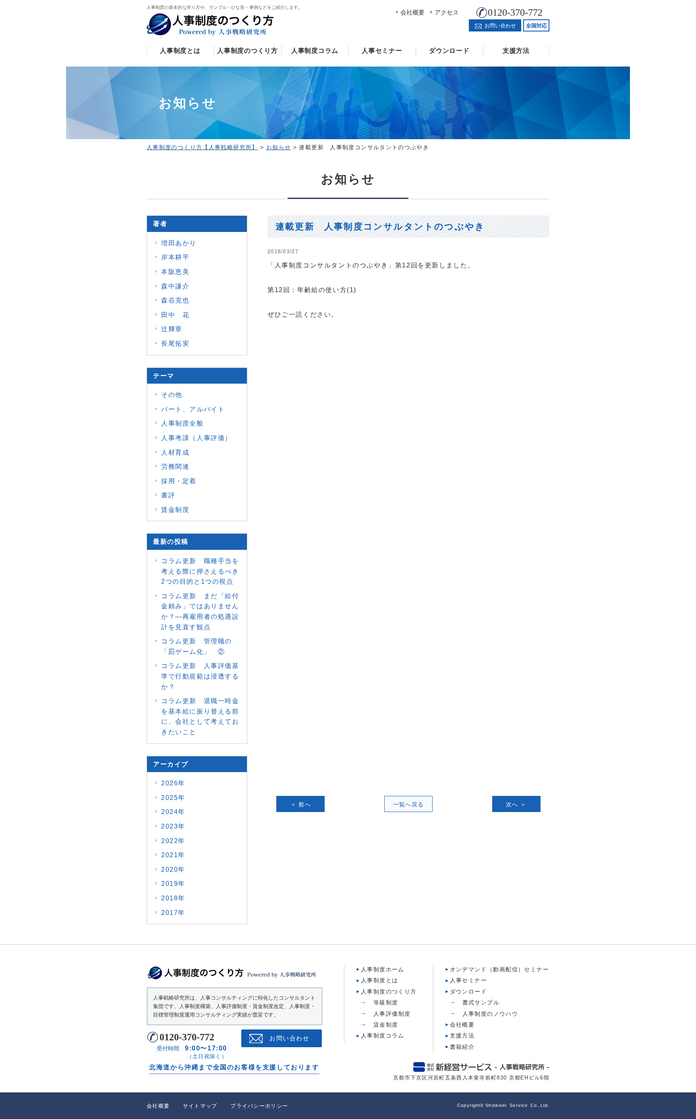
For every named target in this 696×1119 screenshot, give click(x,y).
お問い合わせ (289, 1038)
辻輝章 (171, 329)
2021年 (173, 855)
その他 (171, 394)
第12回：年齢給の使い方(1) (311, 289)
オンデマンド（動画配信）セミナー (499, 969)
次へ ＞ (516, 804)
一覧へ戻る (408, 804)
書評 (168, 495)
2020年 (173, 869)
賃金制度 (175, 509)
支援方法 (516, 50)
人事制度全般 (182, 423)
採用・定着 (179, 481)
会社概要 (412, 12)
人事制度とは (180, 50)
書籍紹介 (462, 1047)
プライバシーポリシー (259, 1106)
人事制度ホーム (382, 969)
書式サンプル (480, 1002)
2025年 (173, 797)
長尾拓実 (175, 343)
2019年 (173, 883)
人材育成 (175, 452)
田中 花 (175, 314)
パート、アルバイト (193, 409)
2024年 (173, 811)
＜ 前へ (300, 804)
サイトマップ (200, 1106)
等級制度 (385, 1002)
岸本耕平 (175, 257)
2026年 (173, 783)
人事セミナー (382, 50)
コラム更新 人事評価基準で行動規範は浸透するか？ (200, 676)
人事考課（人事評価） (196, 437)
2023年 (173, 826)
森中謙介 (175, 286)
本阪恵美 (175, 271)
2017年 (173, 912)
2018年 (173, 898)
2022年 (173, 840)
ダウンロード (449, 50)
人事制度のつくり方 (247, 50)
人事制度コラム (314, 50)
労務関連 (175, 466)
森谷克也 (175, 300)
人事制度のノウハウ (490, 1013)
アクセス (447, 12)
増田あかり (179, 243)
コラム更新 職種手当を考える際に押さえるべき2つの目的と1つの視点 (200, 571)
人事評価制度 (391, 1013)
